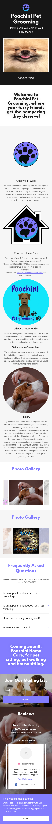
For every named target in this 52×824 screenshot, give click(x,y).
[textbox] (26, 690)
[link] (26, 2)
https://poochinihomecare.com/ (30, 273)
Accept (26, 818)
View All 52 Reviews (26, 740)
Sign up (26, 699)
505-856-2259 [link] (26, 78)
